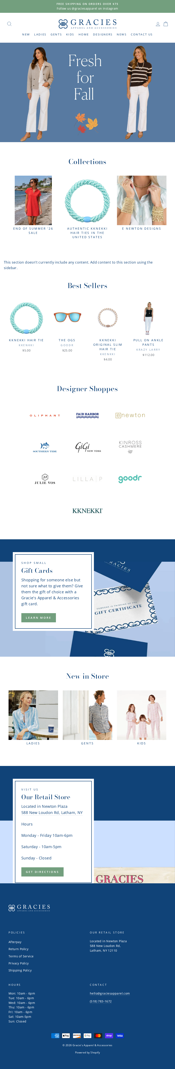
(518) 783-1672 (101, 1001)
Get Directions (42, 872)
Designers (102, 34)
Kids (70, 34)
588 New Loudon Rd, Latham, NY (52, 812)
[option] (87, 6)
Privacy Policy (19, 963)
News (122, 34)
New (26, 34)
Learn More (38, 618)
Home (84, 34)
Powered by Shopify (87, 1052)
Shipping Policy (20, 970)
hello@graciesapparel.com (110, 993)
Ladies (40, 34)
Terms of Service (21, 956)
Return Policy (18, 949)
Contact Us (142, 34)
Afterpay (15, 942)
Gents (56, 34)
